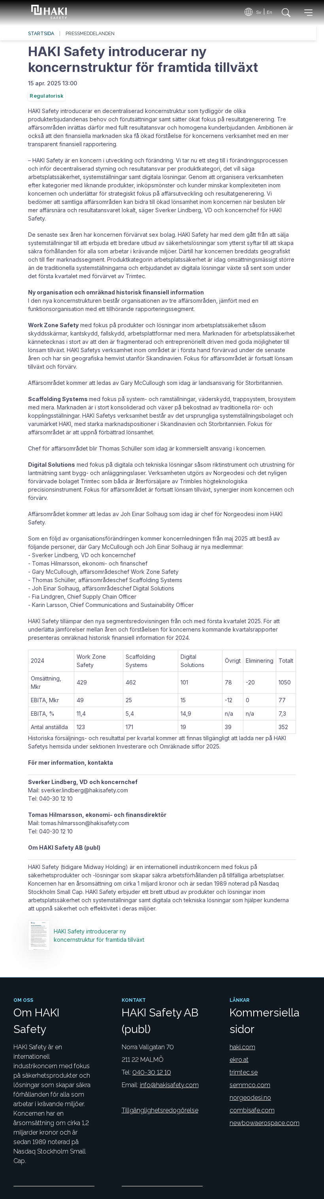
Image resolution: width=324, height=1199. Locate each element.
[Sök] (284, 12)
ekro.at (239, 1059)
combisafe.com (252, 1110)
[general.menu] (308, 14)
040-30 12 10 (151, 1072)
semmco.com (250, 1085)
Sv (258, 12)
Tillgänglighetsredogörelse (160, 1110)
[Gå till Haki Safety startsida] (47, 12)
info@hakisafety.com (169, 1085)
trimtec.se (244, 1072)
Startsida (41, 33)
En (269, 12)
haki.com (242, 1047)
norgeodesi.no (250, 1097)
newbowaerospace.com (265, 1123)
